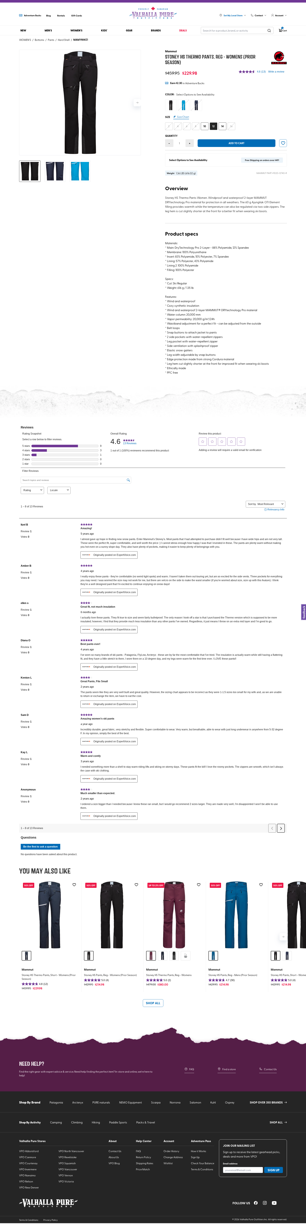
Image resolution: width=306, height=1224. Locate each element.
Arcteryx (77, 1102)
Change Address (173, 1157)
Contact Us (270, 1069)
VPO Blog (114, 1163)
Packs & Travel (145, 1122)
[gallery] (80, 102)
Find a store (229, 1069)
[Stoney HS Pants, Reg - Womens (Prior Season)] (112, 914)
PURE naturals (101, 1102)
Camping (56, 1122)
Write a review (276, 71)
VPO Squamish (67, 1163)
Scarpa (155, 1102)
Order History (171, 1151)
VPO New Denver (29, 1187)
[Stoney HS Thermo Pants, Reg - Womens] (174, 914)
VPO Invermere (27, 1169)
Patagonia (56, 1102)
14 (222, 126)
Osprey (229, 1102)
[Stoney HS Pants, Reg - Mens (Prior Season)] (236, 914)
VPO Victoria (66, 1181)
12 (213, 126)
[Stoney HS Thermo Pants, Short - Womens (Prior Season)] (49, 914)
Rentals (61, 15)
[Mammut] (279, 58)
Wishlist (168, 1163)
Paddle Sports (118, 1122)
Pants (51, 39)
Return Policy (143, 1157)
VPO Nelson (26, 1181)
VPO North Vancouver (71, 1151)
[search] (269, 30)
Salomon (195, 1102)
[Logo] (153, 12)
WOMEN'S (25, 39)
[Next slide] (137, 102)
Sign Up (195, 1157)
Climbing (77, 1122)
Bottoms (39, 39)
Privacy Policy (50, 1219)
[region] (255, 1203)
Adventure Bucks (32, 15)
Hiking (96, 1122)
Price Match (143, 1169)
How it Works (198, 1151)
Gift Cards (76, 15)
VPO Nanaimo (27, 1175)
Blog (48, 15)
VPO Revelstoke (67, 1157)
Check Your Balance (202, 1163)
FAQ (191, 1069)
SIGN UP (274, 1170)
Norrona (175, 1102)
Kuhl (213, 1102)
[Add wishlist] (74, 885)
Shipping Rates (144, 1163)
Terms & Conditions (202, 1169)
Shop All (153, 1003)
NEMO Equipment (130, 1102)
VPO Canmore (27, 1157)
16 (231, 126)
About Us (114, 1157)
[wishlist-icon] (283, 143)
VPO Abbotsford (29, 1151)
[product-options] (171, 105)
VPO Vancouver (67, 1169)
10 (204, 126)
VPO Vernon (65, 1175)
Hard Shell (64, 39)
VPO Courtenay (28, 1163)
